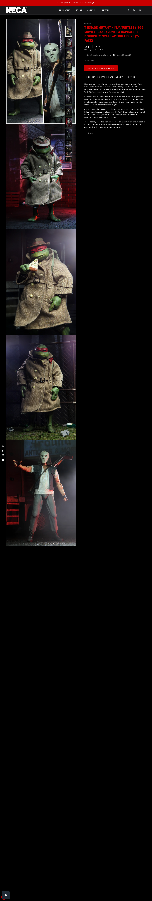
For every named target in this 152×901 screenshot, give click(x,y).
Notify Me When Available (101, 68)
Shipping (87, 50)
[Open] (6, 895)
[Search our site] (128, 10)
